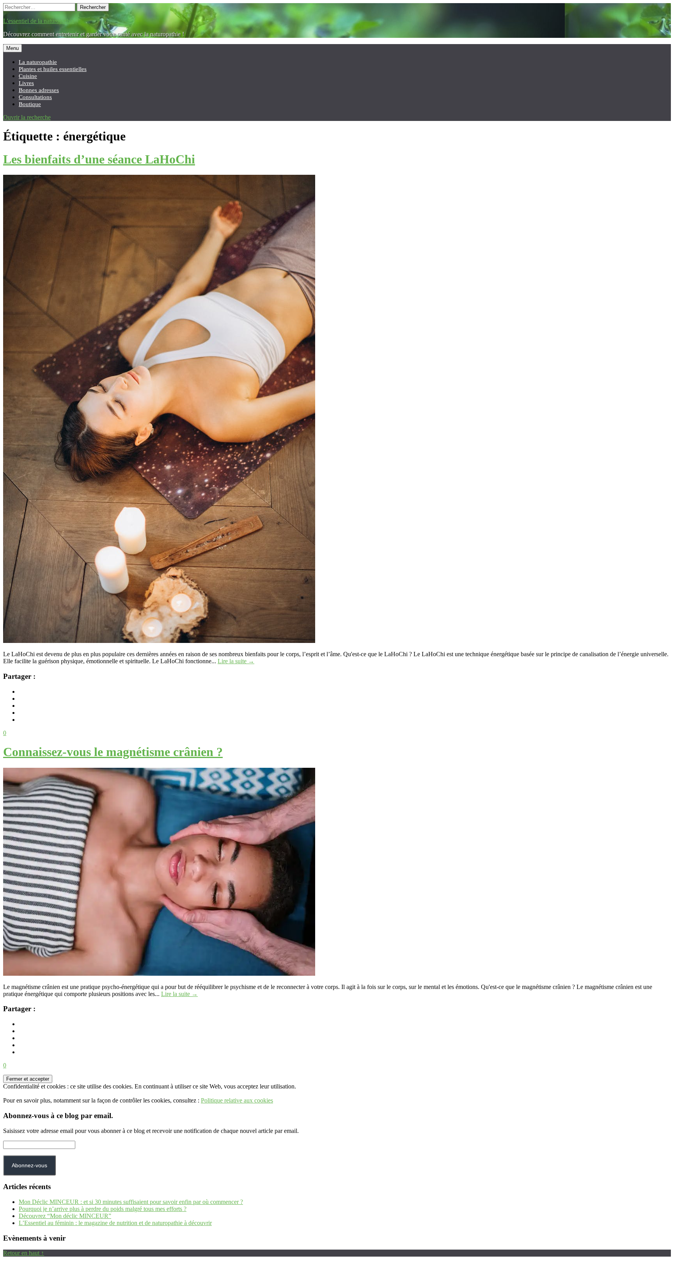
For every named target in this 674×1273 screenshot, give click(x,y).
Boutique (30, 104)
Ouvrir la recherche (27, 117)
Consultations (35, 97)
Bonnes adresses (39, 90)
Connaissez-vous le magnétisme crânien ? (113, 752)
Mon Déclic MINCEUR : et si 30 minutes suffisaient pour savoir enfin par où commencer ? (131, 1201)
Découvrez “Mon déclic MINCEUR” (65, 1216)
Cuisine (28, 76)
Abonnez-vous (29, 1165)
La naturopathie (38, 62)
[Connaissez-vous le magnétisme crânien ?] (159, 973)
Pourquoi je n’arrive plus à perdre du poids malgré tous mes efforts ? (102, 1209)
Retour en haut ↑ (23, 1253)
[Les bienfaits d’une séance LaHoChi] (159, 640)
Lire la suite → (236, 661)
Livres (26, 83)
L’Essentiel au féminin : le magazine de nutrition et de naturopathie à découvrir (115, 1223)
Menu (12, 48)
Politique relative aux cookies (237, 1100)
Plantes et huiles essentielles (53, 69)
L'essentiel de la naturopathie (38, 21)
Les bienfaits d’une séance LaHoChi (99, 159)
